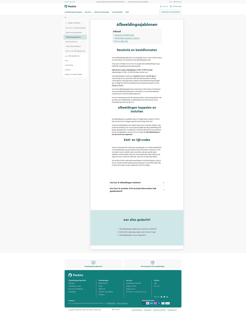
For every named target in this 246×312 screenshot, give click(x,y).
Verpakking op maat (74, 286)
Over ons (157, 286)
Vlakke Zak (101, 289)
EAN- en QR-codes (121, 41)
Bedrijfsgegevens (172, 309)
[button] (137, 183)
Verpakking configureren (170, 12)
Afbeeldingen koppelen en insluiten (127, 38)
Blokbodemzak (103, 283)
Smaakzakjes (72, 292)
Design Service (130, 289)
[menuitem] (75, 23)
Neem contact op (122, 303)
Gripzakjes (71, 283)
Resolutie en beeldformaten (124, 35)
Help (155, 283)
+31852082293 (111, 303)
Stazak (100, 286)
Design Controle (131, 286)
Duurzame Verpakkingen (75, 289)
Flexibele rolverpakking (105, 292)
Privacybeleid (147, 309)
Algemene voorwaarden (159, 309)
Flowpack (101, 294)
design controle (117, 85)
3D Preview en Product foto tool (136, 292)
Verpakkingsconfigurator (133, 283)
